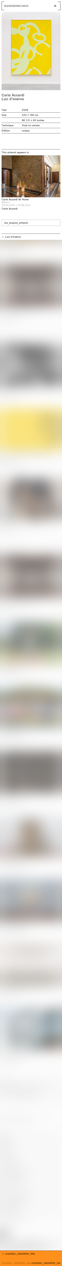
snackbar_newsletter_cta (46, 1263)
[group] (31, 51)
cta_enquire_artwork (16, 222)
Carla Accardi (13, 95)
